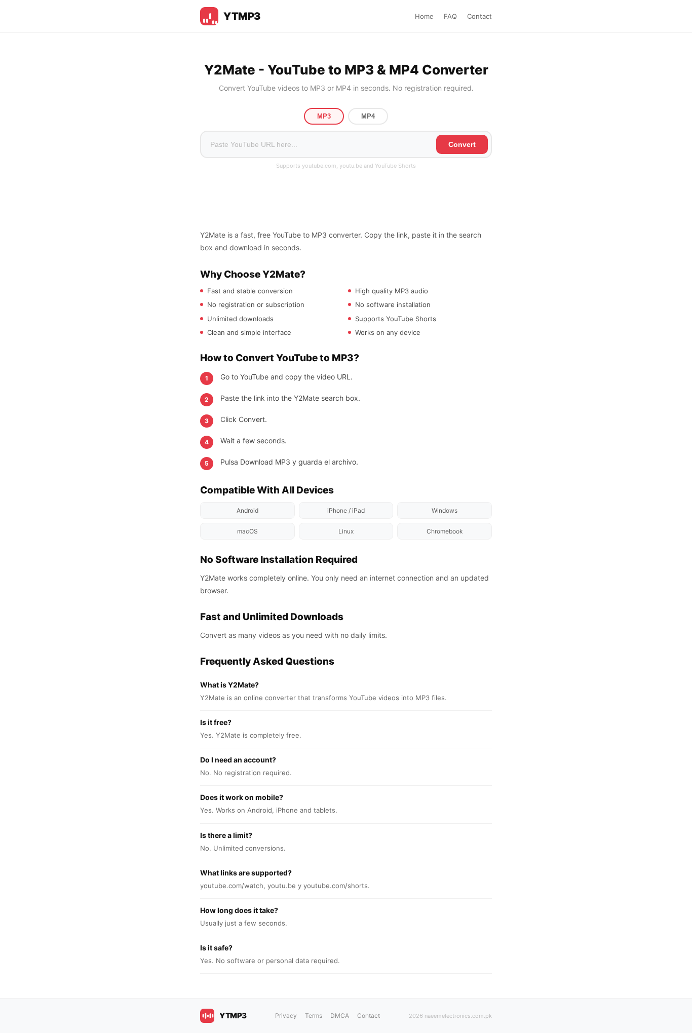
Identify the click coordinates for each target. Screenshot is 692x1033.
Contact (479, 16)
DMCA (339, 1015)
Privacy (286, 1015)
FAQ (450, 16)
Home (424, 16)
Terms (313, 1015)
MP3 (324, 116)
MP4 (368, 116)
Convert (462, 144)
